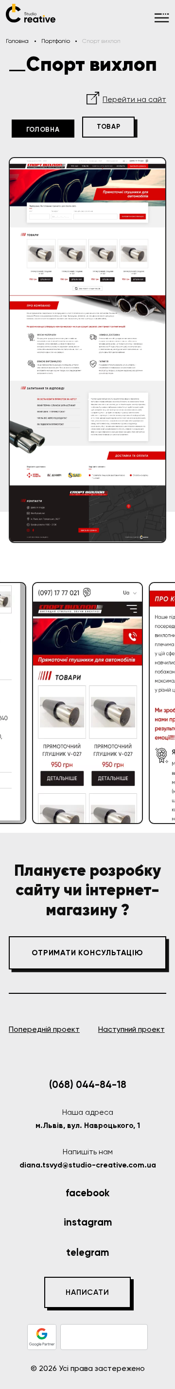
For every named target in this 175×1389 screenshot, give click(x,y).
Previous (17, 703)
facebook (87, 1193)
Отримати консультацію (87, 952)
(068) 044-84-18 (87, 1084)
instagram (88, 1222)
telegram (87, 1252)
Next (157, 703)
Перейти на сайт (134, 99)
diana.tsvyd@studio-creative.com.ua (87, 1164)
